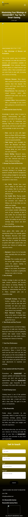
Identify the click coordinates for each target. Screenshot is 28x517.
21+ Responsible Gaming (9, 500)
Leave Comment (6, 48)
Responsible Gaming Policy (10, 502)
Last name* (5, 455)
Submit (14, 482)
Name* (4, 448)
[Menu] (25, 5)
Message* (4, 470)
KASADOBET (6, 65)
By (12, 48)
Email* (3, 463)
